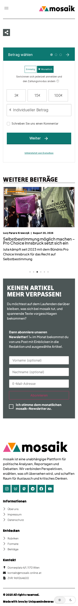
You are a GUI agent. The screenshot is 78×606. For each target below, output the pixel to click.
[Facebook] (41, 488)
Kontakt (9, 560)
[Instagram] (7, 488)
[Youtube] (50, 488)
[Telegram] (32, 488)
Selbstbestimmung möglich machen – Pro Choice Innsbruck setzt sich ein (39, 240)
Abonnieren (39, 395)
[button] (6, 8)
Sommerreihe (15, 191)
